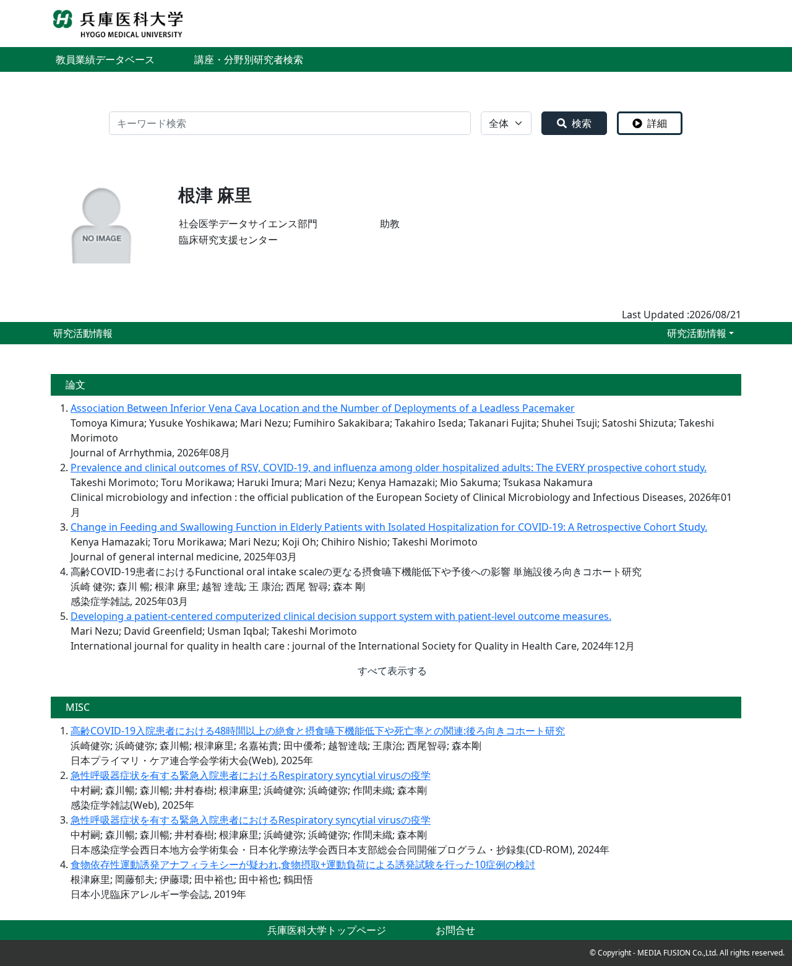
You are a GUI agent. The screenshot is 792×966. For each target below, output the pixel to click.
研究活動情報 (696, 333)
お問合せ (455, 930)
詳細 (657, 123)
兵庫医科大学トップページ (326, 930)
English (724, 23)
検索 (582, 123)
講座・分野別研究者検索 (248, 59)
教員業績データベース (105, 59)
